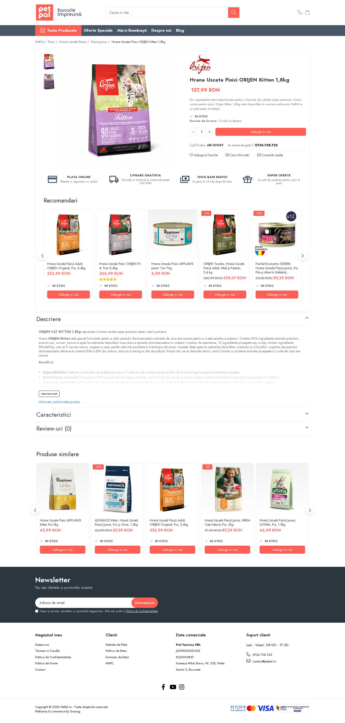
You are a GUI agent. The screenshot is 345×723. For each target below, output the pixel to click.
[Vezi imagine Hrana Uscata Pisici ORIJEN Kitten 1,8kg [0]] (49, 61)
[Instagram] (182, 687)
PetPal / (41, 41)
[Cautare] (233, 12)
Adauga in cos (261, 131)
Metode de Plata (116, 645)
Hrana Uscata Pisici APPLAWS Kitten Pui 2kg (60, 522)
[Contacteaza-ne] (300, 13)
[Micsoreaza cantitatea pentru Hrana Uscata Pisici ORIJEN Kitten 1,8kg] (193, 132)
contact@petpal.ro (264, 661)
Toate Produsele (62, 30)
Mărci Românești (132, 30)
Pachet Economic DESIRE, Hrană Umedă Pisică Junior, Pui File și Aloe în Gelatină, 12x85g (277, 268)
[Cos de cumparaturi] (307, 13)
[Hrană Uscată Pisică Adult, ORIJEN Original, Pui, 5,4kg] (68, 234)
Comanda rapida (272, 155)
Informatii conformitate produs (59, 402)
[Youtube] (173, 687)
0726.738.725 (262, 655)
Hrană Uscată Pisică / (74, 41)
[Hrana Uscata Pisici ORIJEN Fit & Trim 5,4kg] (120, 234)
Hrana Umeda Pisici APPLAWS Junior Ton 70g (172, 266)
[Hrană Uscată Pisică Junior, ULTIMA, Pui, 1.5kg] (282, 489)
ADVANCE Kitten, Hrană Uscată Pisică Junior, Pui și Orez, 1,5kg (116, 522)
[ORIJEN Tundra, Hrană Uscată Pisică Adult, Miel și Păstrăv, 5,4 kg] (224, 234)
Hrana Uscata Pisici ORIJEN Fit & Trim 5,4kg (119, 266)
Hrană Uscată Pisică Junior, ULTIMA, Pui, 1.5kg (278, 522)
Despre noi (161, 30)
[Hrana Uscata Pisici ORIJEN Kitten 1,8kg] (119, 110)
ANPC (110, 663)
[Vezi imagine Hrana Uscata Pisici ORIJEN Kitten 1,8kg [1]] (49, 81)
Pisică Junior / (101, 41)
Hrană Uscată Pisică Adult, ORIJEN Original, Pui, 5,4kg (66, 266)
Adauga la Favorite (205, 155)
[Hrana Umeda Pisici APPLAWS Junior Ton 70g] (172, 234)
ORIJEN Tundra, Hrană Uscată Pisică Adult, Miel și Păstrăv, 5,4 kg (223, 268)
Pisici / (53, 41)
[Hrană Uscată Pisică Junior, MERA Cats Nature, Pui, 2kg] (227, 489)
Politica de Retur (116, 651)
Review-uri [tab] (54, 428)
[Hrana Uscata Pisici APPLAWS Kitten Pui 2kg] (63, 489)
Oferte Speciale (98, 30)
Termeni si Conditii (47, 651)
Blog (180, 30)
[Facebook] (163, 687)
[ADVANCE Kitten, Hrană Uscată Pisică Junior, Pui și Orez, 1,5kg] (118, 489)
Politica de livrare (46, 663)
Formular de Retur (117, 657)
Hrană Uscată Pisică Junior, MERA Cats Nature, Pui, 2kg (227, 522)
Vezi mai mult (49, 394)
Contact (40, 670)
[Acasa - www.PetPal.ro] (58, 13)
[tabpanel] (119, 110)
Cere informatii (239, 155)
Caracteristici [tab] (53, 414)
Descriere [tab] (48, 319)
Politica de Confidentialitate (142, 611)
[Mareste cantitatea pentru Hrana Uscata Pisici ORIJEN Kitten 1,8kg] (209, 132)
